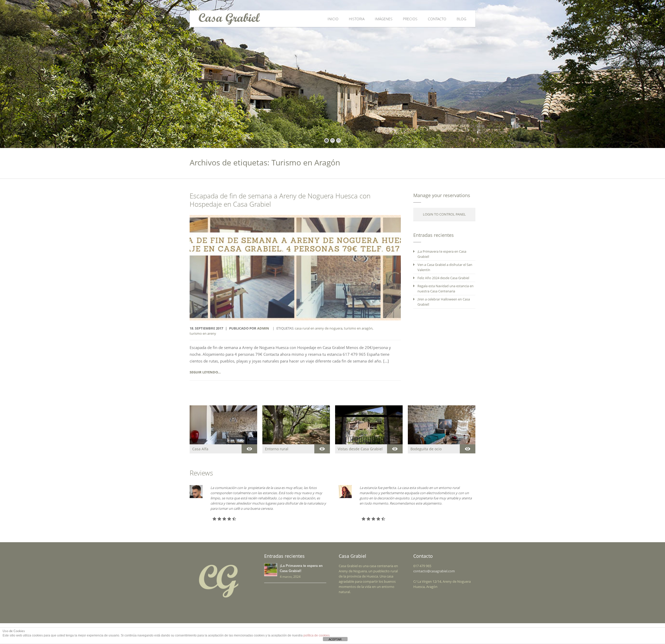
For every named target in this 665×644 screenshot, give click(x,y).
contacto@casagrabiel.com (434, 571)
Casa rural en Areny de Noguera (318, 328)
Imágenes (384, 18)
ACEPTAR (335, 639)
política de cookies (316, 635)
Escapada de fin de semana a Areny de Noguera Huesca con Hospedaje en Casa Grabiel (280, 200)
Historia (356, 18)
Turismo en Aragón (358, 328)
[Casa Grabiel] (268, 19)
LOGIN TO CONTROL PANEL (444, 214)
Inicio (333, 18)
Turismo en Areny (203, 333)
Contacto (437, 18)
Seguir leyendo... (205, 372)
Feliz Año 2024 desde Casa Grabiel (443, 278)
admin (263, 328)
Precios (410, 18)
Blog (461, 18)
